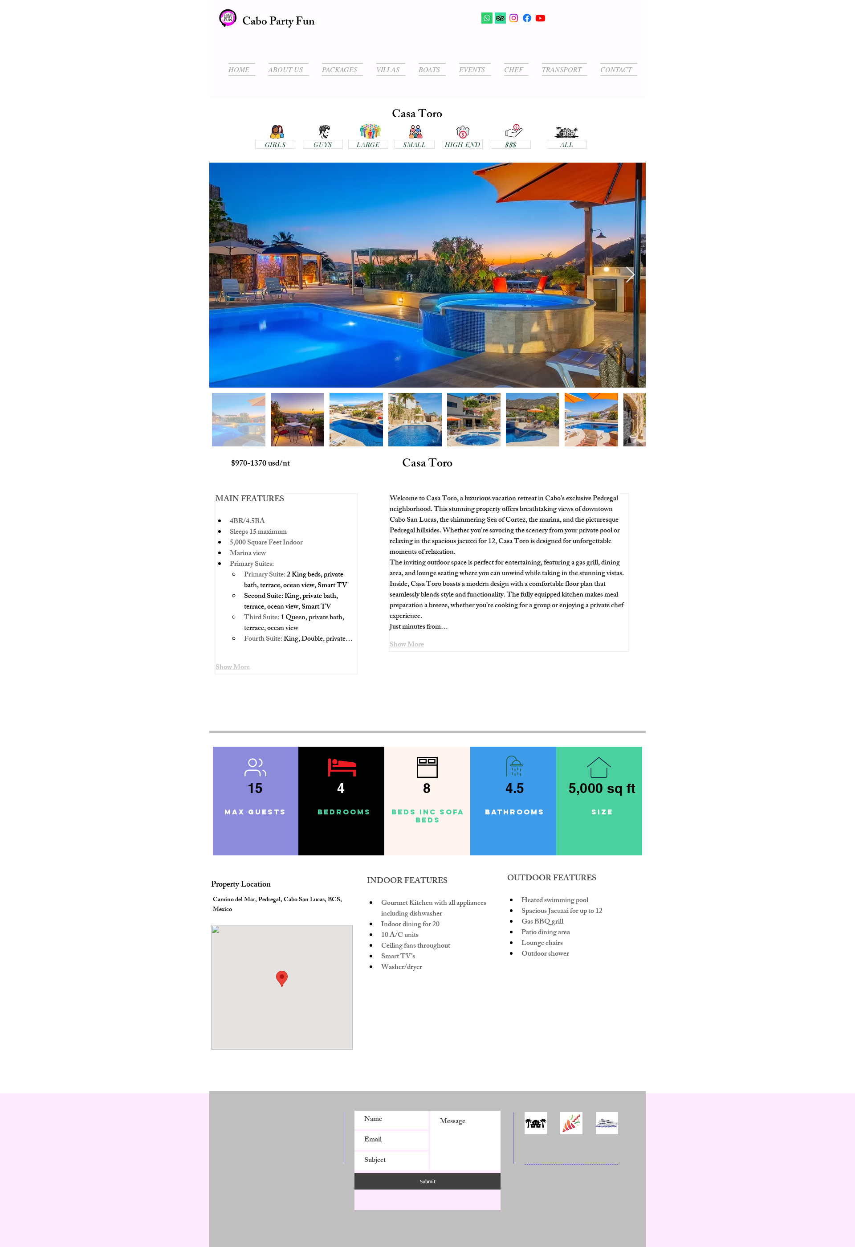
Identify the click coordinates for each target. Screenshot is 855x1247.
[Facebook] (527, 18)
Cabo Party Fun (278, 23)
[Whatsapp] (487, 18)
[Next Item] (630, 275)
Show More (233, 668)
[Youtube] (540, 18)
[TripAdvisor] (500, 18)
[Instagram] (513, 18)
